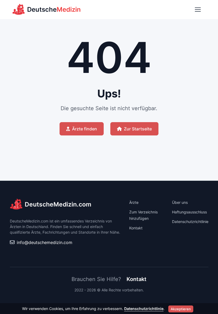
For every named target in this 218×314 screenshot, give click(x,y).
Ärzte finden (84, 128)
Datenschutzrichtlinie (190, 221)
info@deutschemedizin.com (44, 242)
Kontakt (135, 228)
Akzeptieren (181, 309)
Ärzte (134, 202)
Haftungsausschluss (189, 212)
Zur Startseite (138, 128)
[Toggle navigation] (198, 9)
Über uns (180, 202)
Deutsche (54, 9)
